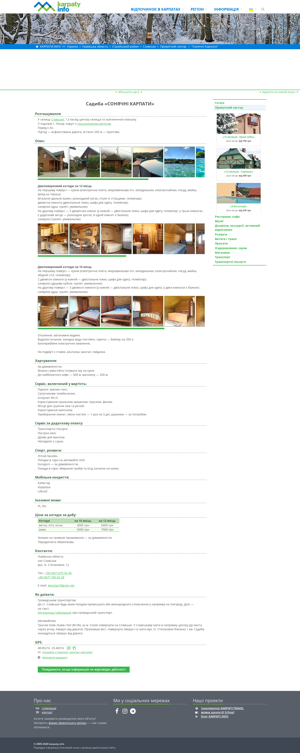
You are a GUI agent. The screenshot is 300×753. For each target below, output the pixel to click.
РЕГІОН (197, 9)
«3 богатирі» (238, 206)
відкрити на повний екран (278, 92)
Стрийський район (125, 46)
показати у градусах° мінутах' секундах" (67, 652)
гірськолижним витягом (94, 124)
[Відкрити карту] (68, 648)
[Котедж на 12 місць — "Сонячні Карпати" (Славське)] (53, 238)
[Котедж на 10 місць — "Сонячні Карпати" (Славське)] (53, 311)
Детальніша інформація (54, 613)
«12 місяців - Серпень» (238, 171)
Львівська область (95, 46)
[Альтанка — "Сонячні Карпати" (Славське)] (117, 162)
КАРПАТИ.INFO (50, 46)
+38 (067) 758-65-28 (51, 577)
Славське (149, 46)
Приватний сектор (173, 46)
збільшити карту (128, 92)
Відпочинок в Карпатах (155, 9)
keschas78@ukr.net (61, 585)
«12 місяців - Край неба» (238, 137)
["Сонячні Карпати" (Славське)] (53, 162)
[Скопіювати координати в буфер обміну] (74, 648)
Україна (72, 46)
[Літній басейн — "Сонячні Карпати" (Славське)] (148, 162)
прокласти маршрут (55, 657)
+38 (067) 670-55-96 (58, 573)
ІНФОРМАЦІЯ (226, 9)
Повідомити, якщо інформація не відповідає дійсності (84, 669)
